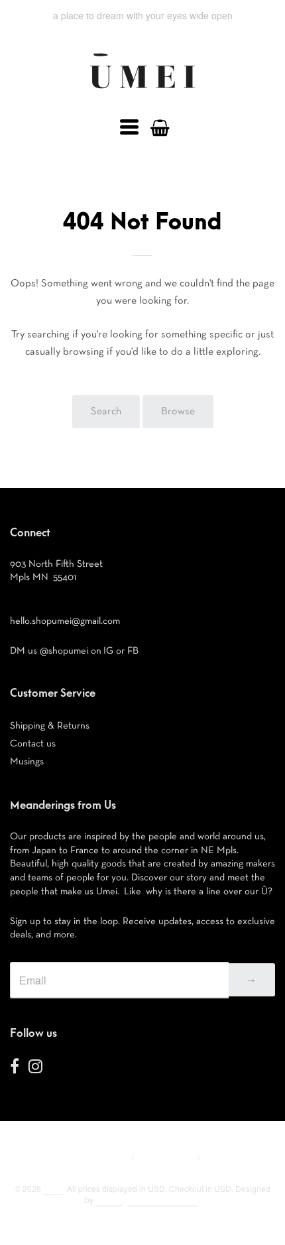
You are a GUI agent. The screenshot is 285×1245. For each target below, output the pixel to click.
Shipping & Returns (49, 726)
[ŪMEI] (142, 92)
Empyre (109, 1199)
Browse (178, 411)
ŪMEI (53, 1188)
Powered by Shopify (163, 1199)
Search (106, 411)
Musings (27, 761)
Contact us (33, 743)
